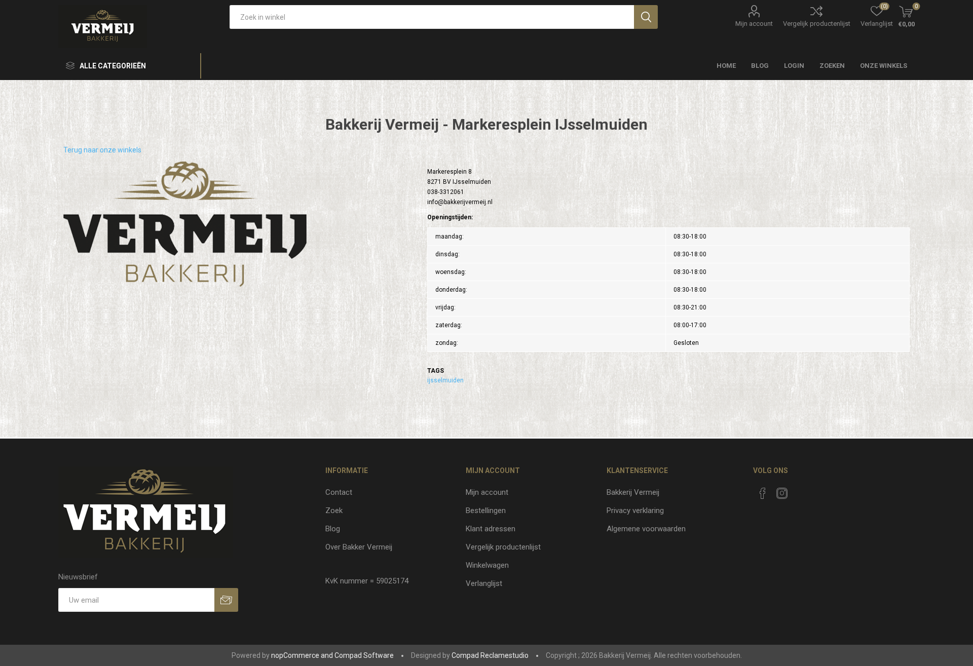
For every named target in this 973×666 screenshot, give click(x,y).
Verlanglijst (484, 583)
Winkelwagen (487, 565)
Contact (338, 492)
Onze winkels (883, 65)
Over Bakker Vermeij (358, 547)
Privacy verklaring (635, 510)
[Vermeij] (185, 224)
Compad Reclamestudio (490, 655)
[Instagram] (782, 493)
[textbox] (432, 17)
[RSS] (801, 490)
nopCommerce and (302, 655)
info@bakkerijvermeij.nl (460, 202)
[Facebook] (763, 493)
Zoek (334, 510)
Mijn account (754, 23)
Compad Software (364, 655)
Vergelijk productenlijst (816, 23)
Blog (332, 528)
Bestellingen (486, 510)
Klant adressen (490, 528)
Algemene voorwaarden (646, 528)
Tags (435, 370)
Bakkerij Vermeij (633, 492)
